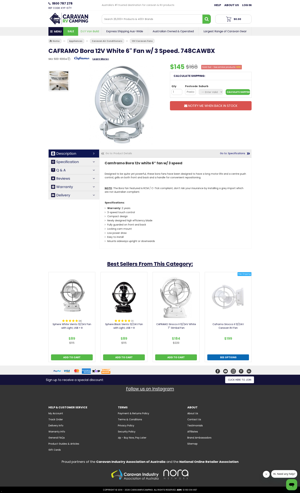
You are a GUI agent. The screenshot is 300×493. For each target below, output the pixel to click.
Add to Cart (72, 357)
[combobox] (152, 19)
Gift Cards (54, 450)
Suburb (203, 86)
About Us (231, 5)
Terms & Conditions (130, 419)
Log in (247, 5)
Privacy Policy (126, 425)
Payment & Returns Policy (133, 413)
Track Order (55, 419)
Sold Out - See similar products (221, 67)
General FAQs (56, 437)
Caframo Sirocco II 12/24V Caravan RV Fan (228, 326)
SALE (71, 31)
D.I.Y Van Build (90, 31)
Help (217, 5)
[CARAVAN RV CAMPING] (68, 18)
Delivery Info (55, 425)
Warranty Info (56, 431)
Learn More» (101, 59)
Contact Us (194, 419)
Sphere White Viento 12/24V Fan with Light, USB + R (72, 326)
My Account (55, 413)
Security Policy (126, 431)
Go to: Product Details (119, 153)
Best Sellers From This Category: (150, 264)
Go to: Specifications (232, 153)
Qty (174, 86)
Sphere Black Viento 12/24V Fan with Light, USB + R (124, 326)
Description (66, 153)
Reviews (63, 178)
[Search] (206, 19)
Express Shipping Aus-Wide (124, 31)
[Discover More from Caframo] (82, 60)
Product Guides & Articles (63, 443)
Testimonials (195, 425)
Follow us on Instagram (150, 389)
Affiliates (192, 431)
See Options (228, 357)
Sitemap (192, 443)
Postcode (190, 86)
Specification (67, 162)
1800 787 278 (62, 3)
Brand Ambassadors (199, 437)
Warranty (64, 187)
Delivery (63, 195)
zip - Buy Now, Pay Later (132, 437)
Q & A (61, 170)
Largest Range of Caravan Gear (225, 31)
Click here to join (239, 379)
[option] (58, 80)
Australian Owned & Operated (173, 31)
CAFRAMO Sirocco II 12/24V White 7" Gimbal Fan (176, 326)
